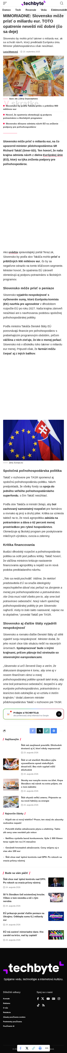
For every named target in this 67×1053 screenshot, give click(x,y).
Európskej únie (53, 155)
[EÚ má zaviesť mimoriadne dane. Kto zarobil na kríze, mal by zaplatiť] (56, 935)
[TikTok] (38, 1005)
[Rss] (43, 1005)
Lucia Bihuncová (10, 52)
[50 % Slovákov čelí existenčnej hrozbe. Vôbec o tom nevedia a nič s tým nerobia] (56, 897)
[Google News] (54, 998)
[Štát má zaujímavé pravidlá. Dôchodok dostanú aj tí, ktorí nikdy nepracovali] (11, 749)
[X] (43, 998)
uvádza (13, 252)
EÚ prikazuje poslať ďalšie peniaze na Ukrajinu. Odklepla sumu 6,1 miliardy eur (23, 916)
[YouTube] (48, 998)
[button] (5, 3)
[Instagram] (59, 998)
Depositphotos (31, 99)
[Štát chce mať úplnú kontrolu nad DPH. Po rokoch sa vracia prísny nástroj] (56, 882)
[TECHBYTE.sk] (33, 3)
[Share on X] (27, 1048)
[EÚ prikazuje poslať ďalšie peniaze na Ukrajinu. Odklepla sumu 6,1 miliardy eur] (56, 916)
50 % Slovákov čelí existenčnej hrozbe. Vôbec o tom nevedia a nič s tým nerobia (24, 898)
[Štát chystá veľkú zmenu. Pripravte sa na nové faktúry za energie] (11, 802)
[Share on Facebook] (20, 1048)
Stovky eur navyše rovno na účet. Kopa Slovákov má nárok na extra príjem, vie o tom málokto (42, 783)
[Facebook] (38, 998)
